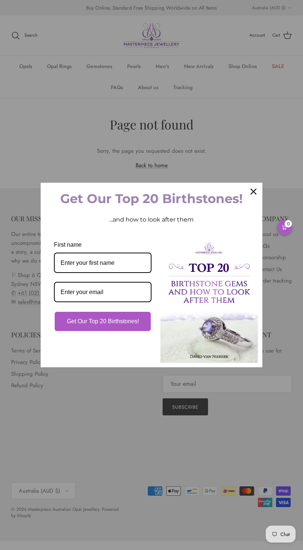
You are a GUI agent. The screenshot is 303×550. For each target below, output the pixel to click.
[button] (284, 227)
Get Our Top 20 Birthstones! (103, 321)
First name (68, 245)
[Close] (253, 191)
